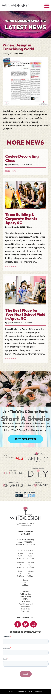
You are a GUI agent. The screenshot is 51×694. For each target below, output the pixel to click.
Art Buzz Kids (25, 594)
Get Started (25, 439)
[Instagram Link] (33, 624)
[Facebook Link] (17, 624)
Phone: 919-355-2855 (25, 544)
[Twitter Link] (25, 624)
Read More (10, 170)
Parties (26, 591)
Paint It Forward (26, 604)
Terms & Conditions (15, 691)
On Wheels (25, 601)
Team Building (25, 596)
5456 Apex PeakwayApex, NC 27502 (25, 540)
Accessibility (39, 691)
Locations (25, 606)
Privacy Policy (28, 691)
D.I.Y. (25, 599)
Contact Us (25, 611)
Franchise (25, 609)
